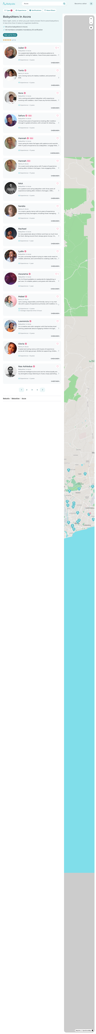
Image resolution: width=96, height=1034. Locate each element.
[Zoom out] (91, 22)
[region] (79, 524)
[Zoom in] (91, 19)
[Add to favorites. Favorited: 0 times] (58, 70)
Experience (21, 10)
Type (9, 10)
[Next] (42, 390)
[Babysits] (9, 3)
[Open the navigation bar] (91, 3)
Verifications (36, 10)
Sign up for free (10, 35)
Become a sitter (81, 3)
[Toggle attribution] (92, 1030)
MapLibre (78, 1030)
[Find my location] (91, 27)
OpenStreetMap (87, 1030)
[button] (69, 491)
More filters (50, 10)
